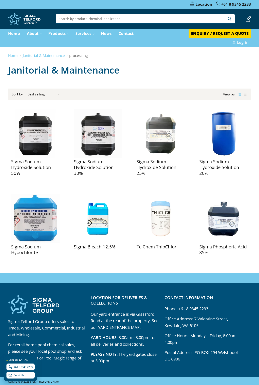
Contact (126, 33)
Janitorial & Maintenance (44, 55)
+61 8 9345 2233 (236, 4)
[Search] (229, 19)
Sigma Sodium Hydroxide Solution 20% (219, 167)
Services (83, 33)
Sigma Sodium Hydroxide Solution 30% (94, 167)
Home (14, 33)
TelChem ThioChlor (156, 247)
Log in (242, 42)
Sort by (17, 94)
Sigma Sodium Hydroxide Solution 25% (156, 167)
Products (57, 33)
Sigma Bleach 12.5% (95, 247)
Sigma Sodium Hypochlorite (26, 249)
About (33, 33)
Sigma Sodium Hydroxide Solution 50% (31, 167)
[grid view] (240, 94)
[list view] (245, 94)
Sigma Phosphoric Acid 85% (223, 249)
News (106, 33)
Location (203, 4)
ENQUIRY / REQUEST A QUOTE (219, 33)
